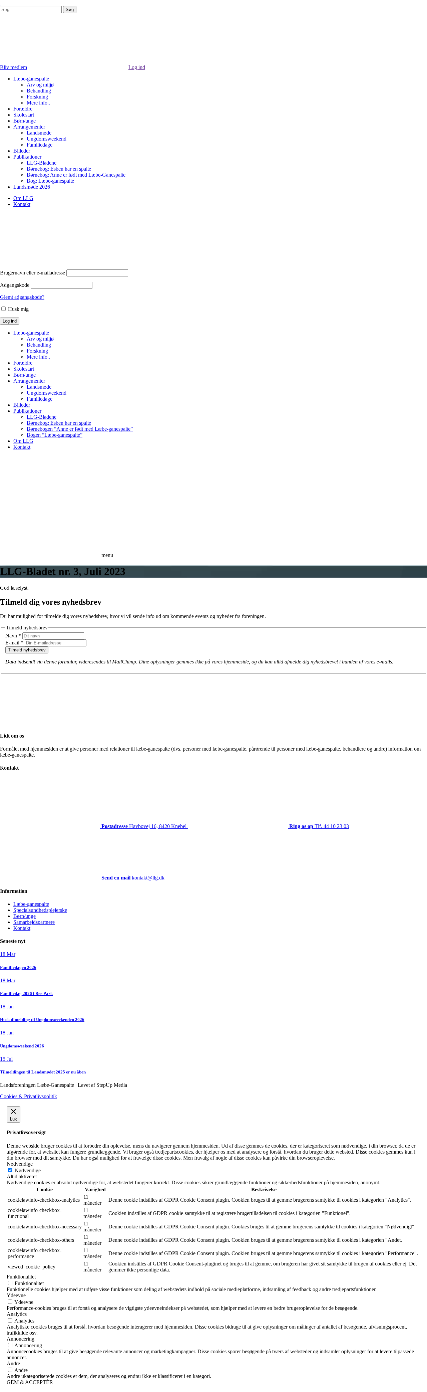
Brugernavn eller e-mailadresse (32, 272)
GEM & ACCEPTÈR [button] (30, 1382)
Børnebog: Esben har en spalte (59, 169)
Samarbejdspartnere (34, 922)
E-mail (14, 642)
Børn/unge (24, 121)
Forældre (22, 109)
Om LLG (23, 198)
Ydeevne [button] (16, 1295)
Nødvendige (28, 1170)
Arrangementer (29, 127)
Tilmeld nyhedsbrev (27, 649)
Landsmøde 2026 (31, 187)
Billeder (21, 151)
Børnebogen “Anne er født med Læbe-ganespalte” (80, 429)
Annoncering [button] (20, 1339)
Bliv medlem (13, 67)
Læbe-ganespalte (31, 78)
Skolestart (23, 115)
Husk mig (18, 309)
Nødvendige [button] (20, 1164)
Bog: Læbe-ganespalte (50, 181)
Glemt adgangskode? (22, 297)
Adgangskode (14, 285)
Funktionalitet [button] (21, 1276)
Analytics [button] (17, 1314)
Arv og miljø (40, 84)
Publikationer (27, 157)
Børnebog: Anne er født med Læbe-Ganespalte (76, 175)
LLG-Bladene (41, 163)
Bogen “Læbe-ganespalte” (54, 435)
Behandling (39, 90)
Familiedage (39, 145)
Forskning (37, 97)
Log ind (136, 67)
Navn (13, 635)
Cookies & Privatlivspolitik (28, 1096)
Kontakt (21, 204)
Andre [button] (13, 1363)
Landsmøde (39, 133)
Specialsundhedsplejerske (40, 910)
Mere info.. (38, 103)
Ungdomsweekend (46, 139)
